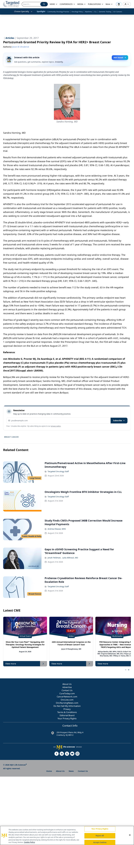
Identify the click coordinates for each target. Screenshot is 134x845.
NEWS (52, 4)
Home (49, 771)
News (71, 771)
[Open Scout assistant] (119, 4)
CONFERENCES (66, 4)
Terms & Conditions (67, 712)
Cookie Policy (29, 842)
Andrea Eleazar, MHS (57, 529)
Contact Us (67, 690)
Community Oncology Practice (58, 12)
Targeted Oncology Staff (58, 471)
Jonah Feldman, (54, 557)
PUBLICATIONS (94, 4)
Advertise (67, 687)
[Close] (130, 835)
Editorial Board (67, 715)
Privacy (67, 709)
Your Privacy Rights (67, 718)
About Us (67, 684)
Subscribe (117, 420)
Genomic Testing (105, 12)
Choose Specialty (21, 11)
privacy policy (56, 426)
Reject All (100, 835)
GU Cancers (117, 12)
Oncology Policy (77, 12)
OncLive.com (67, 699)
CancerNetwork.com (67, 696)
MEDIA (80, 4)
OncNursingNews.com (67, 702)
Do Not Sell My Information (67, 706)
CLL (95, 12)
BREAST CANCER (11, 437)
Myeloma (88, 12)
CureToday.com (67, 693)
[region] (67, 835)
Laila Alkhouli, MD (70, 557)
